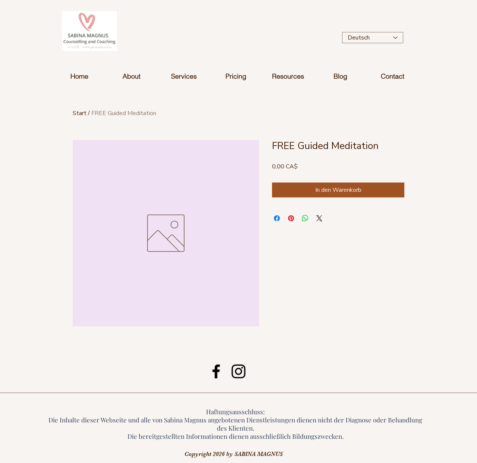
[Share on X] (319, 218)
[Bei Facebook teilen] (276, 218)
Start (79, 113)
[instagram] (238, 371)
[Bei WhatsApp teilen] (305, 218)
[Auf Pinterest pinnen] (291, 218)
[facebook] (216, 371)
